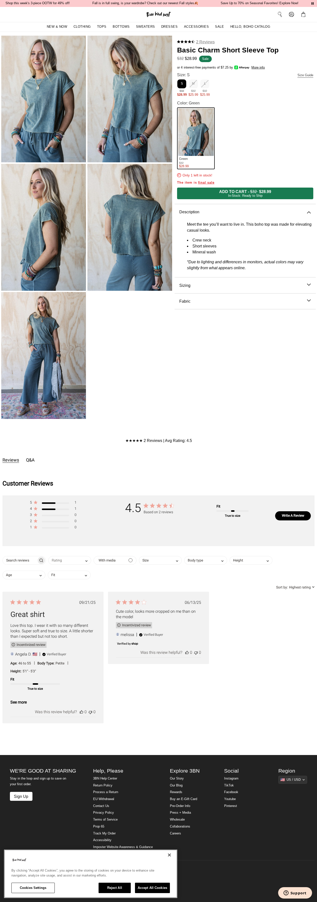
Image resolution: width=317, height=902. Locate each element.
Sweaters (145, 26)
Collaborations (180, 826)
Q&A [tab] (30, 460)
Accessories (196, 26)
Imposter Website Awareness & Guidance (123, 847)
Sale (219, 26)
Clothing (82, 26)
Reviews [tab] (10, 460)
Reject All (114, 888)
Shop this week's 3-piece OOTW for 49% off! (37, 3)
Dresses (169, 26)
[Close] (169, 855)
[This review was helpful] (81, 711)
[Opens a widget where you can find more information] (295, 893)
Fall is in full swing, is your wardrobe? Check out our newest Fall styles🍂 (145, 3)
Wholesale (177, 819)
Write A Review (293, 515)
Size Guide (305, 75)
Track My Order (104, 833)
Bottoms (121, 26)
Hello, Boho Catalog (250, 26)
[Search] (280, 14)
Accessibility (102, 840)
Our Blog (176, 785)
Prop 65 (98, 826)
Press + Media (180, 812)
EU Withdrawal (103, 799)
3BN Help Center (105, 778)
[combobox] (69, 560)
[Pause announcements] (312, 3)
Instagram (231, 778)
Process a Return (105, 792)
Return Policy (102, 785)
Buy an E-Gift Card (183, 799)
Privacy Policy (103, 812)
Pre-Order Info (180, 806)
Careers (175, 833)
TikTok (229, 785)
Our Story (177, 778)
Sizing (184, 285)
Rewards (176, 792)
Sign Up (21, 796)
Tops (101, 26)
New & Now (57, 26)
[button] (304, 14)
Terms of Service (105, 819)
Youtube (230, 799)
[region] (90, 874)
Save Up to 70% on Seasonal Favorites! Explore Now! (259, 3)
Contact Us (101, 806)
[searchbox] (20, 560)
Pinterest (230, 806)
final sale (206, 182)
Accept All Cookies (152, 888)
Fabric (184, 301)
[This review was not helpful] (90, 711)
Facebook (231, 792)
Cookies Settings (33, 888)
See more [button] (18, 702)
